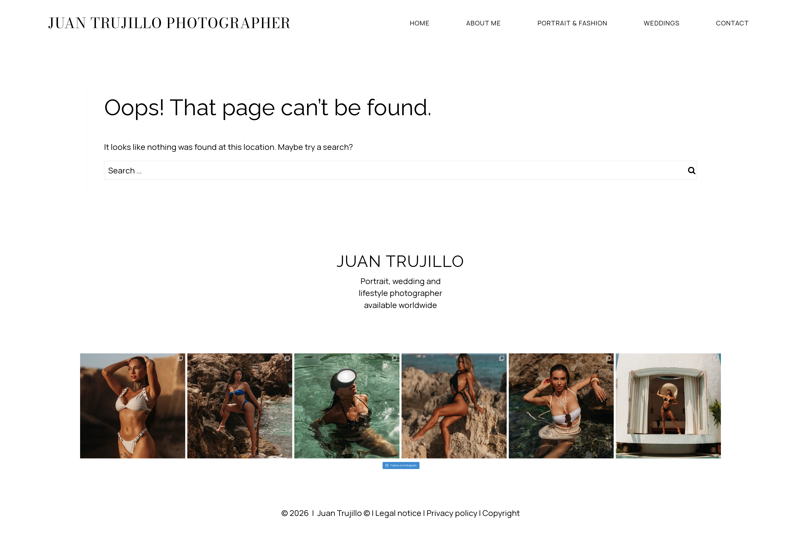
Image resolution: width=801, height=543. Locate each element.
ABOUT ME (483, 23)
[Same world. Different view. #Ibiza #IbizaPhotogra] (346, 405)
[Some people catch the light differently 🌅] (132, 405)
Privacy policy (452, 512)
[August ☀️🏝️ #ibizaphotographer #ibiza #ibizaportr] (454, 405)
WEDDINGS (662, 23)
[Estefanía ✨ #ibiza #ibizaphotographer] (668, 405)
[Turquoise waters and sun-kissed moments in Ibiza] (561, 405)
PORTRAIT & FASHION (572, 23)
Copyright (501, 512)
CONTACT (732, 23)
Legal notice (398, 512)
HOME (420, 23)
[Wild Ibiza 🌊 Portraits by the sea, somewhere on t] (239, 405)
